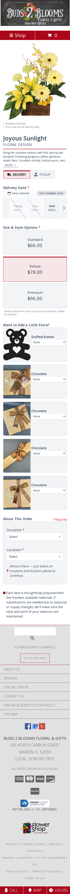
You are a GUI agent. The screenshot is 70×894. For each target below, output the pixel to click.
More (9, 165)
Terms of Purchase (46, 871)
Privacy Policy (17, 871)
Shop (20, 35)
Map (36, 890)
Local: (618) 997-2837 (35, 758)
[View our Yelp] (42, 728)
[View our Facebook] (28, 728)
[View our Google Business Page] (35, 728)
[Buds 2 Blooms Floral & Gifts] (35, 25)
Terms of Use (35, 878)
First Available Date (51, 193)
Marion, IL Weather (17, 857)
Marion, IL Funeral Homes (25, 844)
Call (13, 890)
